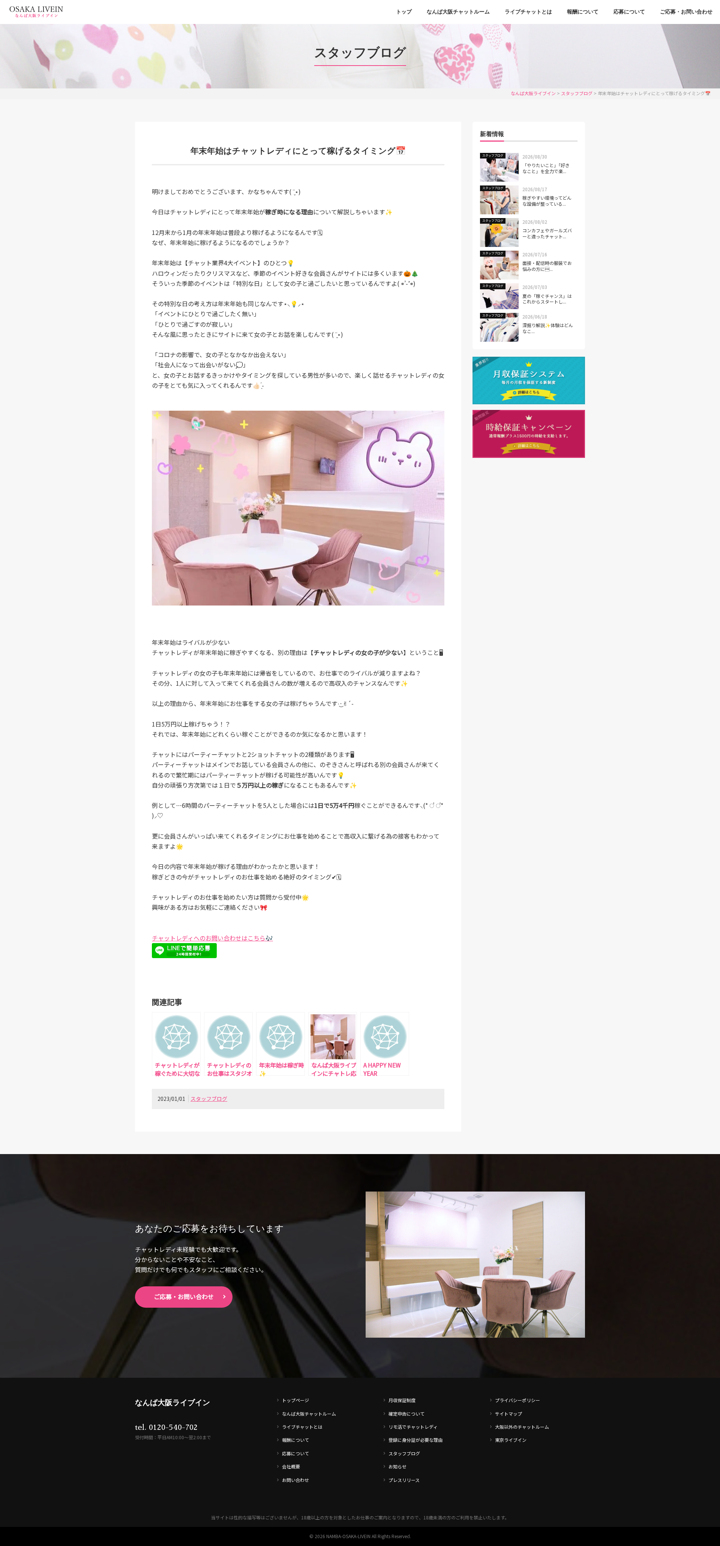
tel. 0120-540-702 (166, 1427)
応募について (629, 12)
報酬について (582, 12)
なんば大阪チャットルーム (458, 12)
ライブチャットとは (528, 12)
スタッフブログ (208, 1098)
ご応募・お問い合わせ (686, 12)
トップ (404, 12)
